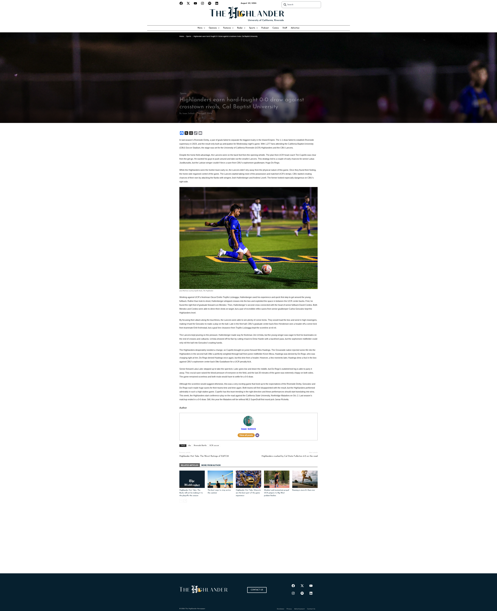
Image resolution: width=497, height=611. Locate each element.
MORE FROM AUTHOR (211, 465)
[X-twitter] (188, 3)
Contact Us (311, 609)
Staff (285, 28)
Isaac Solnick (189, 113)
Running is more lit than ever (303, 490)
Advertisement (299, 609)
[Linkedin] (217, 3)
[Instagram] (202, 3)
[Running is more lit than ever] (305, 479)
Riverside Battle (200, 446)
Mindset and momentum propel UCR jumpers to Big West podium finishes (276, 493)
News (200, 28)
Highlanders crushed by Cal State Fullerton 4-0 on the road (290, 456)
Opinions (213, 28)
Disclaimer (280, 609)
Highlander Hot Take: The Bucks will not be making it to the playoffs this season (191, 493)
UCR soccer (214, 446)
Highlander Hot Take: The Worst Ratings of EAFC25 (204, 456)
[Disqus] (248, 541)
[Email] (257, 435)
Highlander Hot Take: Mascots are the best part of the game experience (248, 493)
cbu (189, 446)
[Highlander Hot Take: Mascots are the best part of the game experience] (248, 479)
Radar (240, 28)
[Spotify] (209, 3)
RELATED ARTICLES (189, 465)
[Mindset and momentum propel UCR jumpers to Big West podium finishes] (276, 479)
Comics (275, 28)
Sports (252, 28)
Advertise (295, 28)
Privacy (289, 609)
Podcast (265, 28)
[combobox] (301, 4)
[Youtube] (195, 3)
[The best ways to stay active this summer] (220, 479)
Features (227, 28)
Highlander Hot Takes (187, 487)
